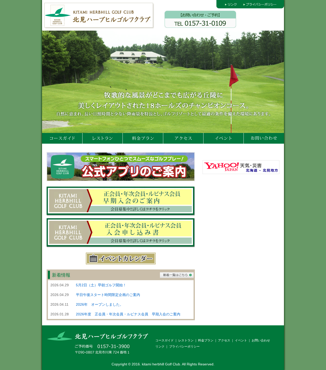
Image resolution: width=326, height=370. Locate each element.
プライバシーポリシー (184, 346)
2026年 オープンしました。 (99, 304)
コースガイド (164, 340)
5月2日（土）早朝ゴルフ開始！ (101, 285)
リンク (160, 346)
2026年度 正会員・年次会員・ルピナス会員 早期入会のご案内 (128, 314)
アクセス (224, 340)
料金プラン (205, 340)
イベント (241, 340)
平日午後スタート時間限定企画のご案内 (108, 295)
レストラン (186, 340)
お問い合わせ (261, 340)
